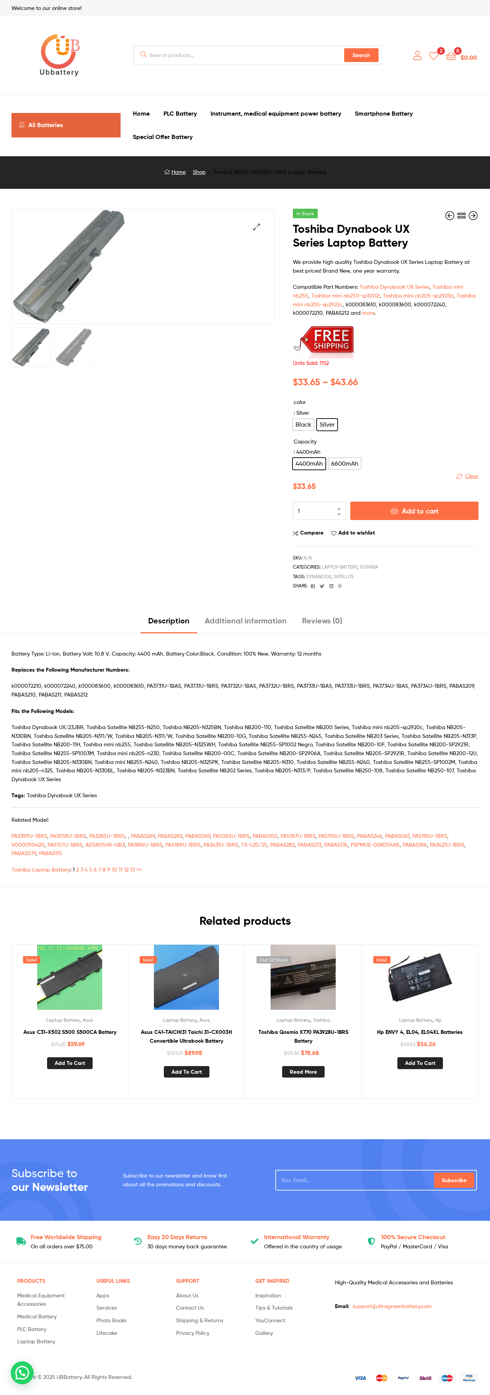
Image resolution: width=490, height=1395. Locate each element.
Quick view (88, 980)
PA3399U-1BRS (29, 835)
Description (168, 620)
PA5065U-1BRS (231, 835)
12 (126, 869)
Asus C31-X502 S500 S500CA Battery (69, 1032)
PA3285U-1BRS (107, 835)
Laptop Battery (339, 567)
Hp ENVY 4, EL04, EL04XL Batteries (420, 1032)
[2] (433, 55)
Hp (438, 1020)
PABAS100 (265, 835)
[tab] (168, 624)
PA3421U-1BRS (447, 844)
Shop (199, 171)
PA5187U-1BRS (298, 835)
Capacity (305, 441)
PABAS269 (143, 835)
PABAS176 (336, 844)
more (368, 312)
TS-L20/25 (254, 844)
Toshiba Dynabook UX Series (394, 286)
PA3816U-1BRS (145, 844)
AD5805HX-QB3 (105, 844)
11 (120, 869)
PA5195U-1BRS (429, 835)
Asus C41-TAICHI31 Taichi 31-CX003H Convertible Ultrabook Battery (186, 1036)
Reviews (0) (322, 620)
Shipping (66, 1237)
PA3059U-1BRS (68, 835)
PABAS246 (369, 835)
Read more (303, 1071)
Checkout (413, 1237)
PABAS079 (23, 853)
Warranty (296, 1237)
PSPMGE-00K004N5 (375, 844)
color (300, 402)
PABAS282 (282, 844)
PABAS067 (397, 835)
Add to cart (420, 511)
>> (139, 869)
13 (132, 869)
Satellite (343, 576)
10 (114, 869)
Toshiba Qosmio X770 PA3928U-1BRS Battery (303, 1036)
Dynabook (318, 576)
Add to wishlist (356, 532)
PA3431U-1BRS (221, 844)
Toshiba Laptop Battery (40, 869)
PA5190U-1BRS (336, 835)
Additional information (246, 620)
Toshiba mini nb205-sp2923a (418, 295)
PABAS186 (415, 844)
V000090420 (27, 844)
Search (361, 55)
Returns (177, 1237)
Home (179, 171)
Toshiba (368, 567)
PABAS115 (50, 853)
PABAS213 (309, 844)
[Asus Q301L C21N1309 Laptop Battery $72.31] (450, 216)
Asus (88, 1020)
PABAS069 (197, 835)
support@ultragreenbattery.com (392, 1306)
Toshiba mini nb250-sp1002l (345, 295)
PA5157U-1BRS (64, 844)
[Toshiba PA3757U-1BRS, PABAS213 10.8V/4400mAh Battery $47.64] (473, 216)
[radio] (303, 424)
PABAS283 (170, 835)
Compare (311, 532)
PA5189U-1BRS (183, 844)
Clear (472, 476)
